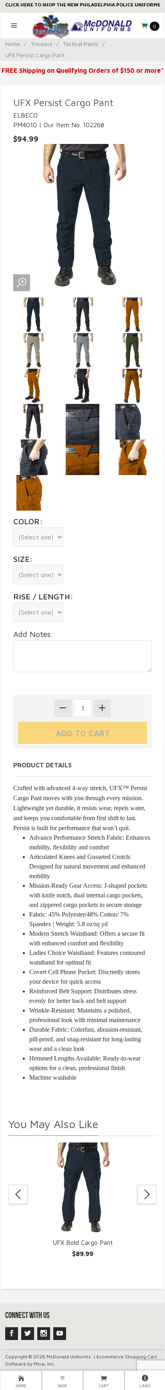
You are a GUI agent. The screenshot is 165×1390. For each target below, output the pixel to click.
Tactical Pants (81, 43)
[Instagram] (43, 1333)
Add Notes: (33, 634)
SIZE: (23, 558)
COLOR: (28, 521)
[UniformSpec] (82, 25)
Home (12, 43)
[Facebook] (11, 1333)
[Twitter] (27, 1333)
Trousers (41, 43)
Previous (18, 1194)
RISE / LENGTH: (43, 596)
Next (147, 1194)
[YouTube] (59, 1333)
